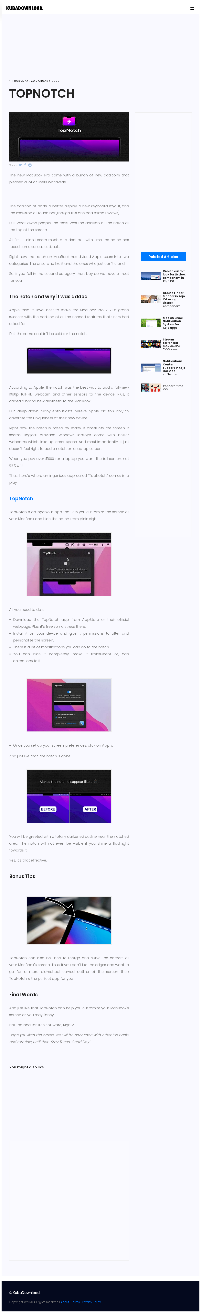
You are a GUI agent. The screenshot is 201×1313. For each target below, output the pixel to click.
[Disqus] (69, 1200)
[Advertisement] (100, 46)
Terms (75, 1302)
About (65, 1302)
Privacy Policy (91, 1302)
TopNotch (21, 498)
